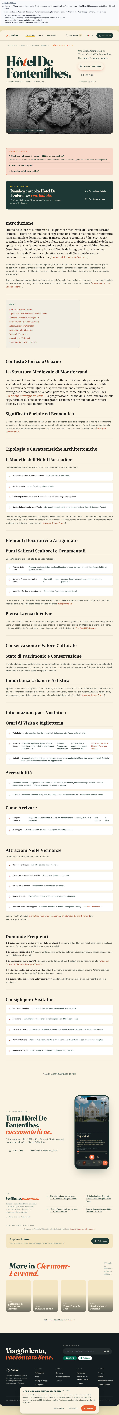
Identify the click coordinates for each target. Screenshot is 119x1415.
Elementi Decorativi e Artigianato (24, 317)
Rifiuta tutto (73, 1408)
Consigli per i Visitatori (19, 338)
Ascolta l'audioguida (92, 66)
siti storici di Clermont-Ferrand (76, 916)
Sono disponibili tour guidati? (25, 171)
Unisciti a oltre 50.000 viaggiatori (43, 1150)
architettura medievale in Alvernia (44, 916)
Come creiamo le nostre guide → (82, 1229)
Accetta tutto (89, 1408)
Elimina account (104, 1385)
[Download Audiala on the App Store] (70, 1358)
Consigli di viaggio (41, 1381)
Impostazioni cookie (105, 1381)
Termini (100, 1377)
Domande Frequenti (18, 334)
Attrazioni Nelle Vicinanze (21, 330)
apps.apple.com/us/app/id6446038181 (27, 15)
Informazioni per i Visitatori (21, 326)
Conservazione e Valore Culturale (24, 321)
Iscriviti (106, 1351)
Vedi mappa (89, 75)
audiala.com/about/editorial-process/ (33, 22)
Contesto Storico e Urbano (20, 309)
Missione (59, 1381)
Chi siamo (59, 1373)
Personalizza (59, 1408)
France (24, 45)
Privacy (101, 1373)
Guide (41, 35)
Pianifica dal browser (97, 199)
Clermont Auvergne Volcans (69, 257)
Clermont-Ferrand (40, 45)
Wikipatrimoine (98, 283)
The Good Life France (86, 628)
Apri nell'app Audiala (97, 191)
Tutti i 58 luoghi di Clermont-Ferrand (57, 1320)
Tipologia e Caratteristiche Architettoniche (28, 313)
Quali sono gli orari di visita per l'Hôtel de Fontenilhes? (37, 156)
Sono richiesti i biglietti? (22, 165)
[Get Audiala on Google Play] (85, 1358)
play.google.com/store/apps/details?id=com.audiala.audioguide (40, 18)
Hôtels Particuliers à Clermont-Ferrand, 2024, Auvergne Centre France (98, 1198)
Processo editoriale (63, 1377)
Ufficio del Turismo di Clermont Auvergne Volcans (99, 746)
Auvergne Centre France (54, 523)
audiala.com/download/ (33, 20)
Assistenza (81, 1373)
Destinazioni (30, 35)
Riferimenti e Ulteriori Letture (23, 342)
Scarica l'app (106, 35)
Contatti (80, 1383)
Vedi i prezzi (51, 35)
